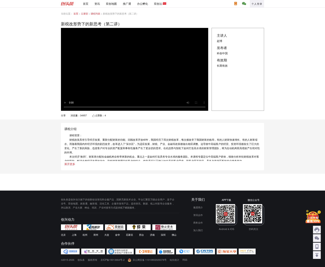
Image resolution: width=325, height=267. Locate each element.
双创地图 (111, 4)
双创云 (158, 4)
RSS (184, 259)
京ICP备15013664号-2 (113, 259)
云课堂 (84, 13)
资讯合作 (198, 215)
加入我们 (198, 230)
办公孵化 (142, 4)
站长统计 (174, 259)
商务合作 (198, 222)
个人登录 (257, 3)
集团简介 (198, 207)
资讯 (97, 4)
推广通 (127, 4)
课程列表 (95, 13)
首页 (85, 4)
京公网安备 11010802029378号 (150, 259)
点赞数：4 (100, 115)
